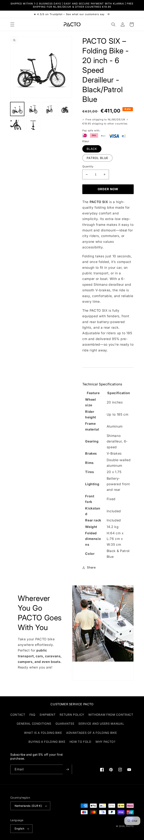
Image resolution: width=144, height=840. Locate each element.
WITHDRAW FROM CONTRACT (110, 714)
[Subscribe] (67, 769)
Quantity (88, 166)
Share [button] (91, 567)
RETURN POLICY (72, 714)
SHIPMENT (48, 714)
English (19, 828)
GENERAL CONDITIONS (34, 723)
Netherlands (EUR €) (28, 805)
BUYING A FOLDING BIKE (46, 742)
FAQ (32, 714)
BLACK (92, 149)
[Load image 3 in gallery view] (49, 109)
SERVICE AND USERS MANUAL (101, 723)
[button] (12, 24)
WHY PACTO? (105, 742)
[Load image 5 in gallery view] (17, 125)
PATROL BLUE (97, 158)
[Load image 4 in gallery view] (65, 109)
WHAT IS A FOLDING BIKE (43, 733)
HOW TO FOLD (80, 742)
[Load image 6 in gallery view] (33, 125)
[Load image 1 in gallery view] (17, 109)
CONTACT (17, 714)
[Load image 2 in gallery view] (33, 109)
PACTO (130, 826)
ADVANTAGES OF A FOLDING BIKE (91, 733)
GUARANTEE (65, 723)
